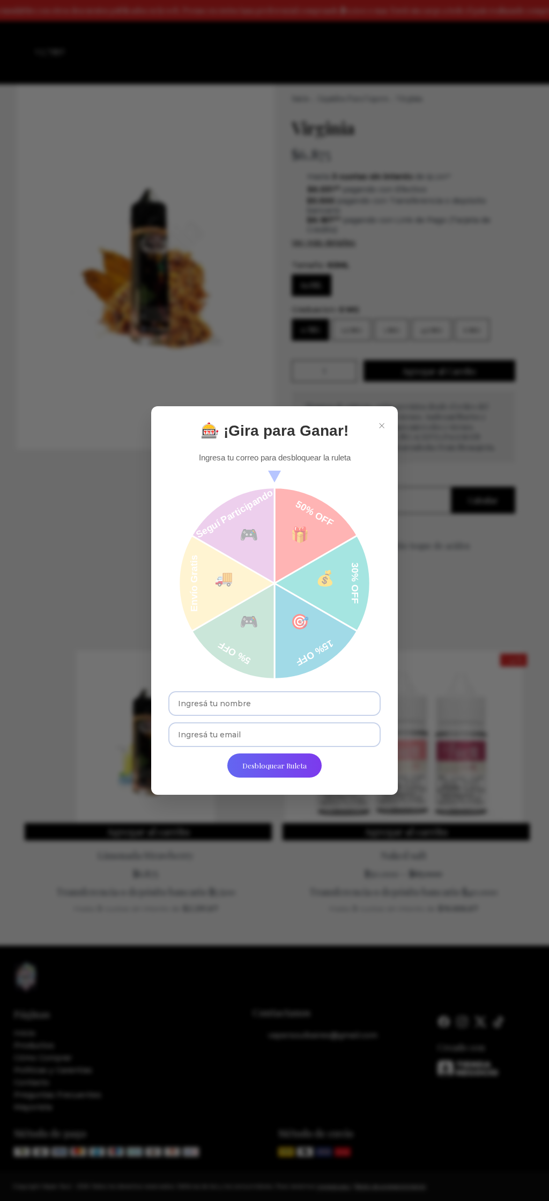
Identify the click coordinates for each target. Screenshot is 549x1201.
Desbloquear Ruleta (274, 765)
